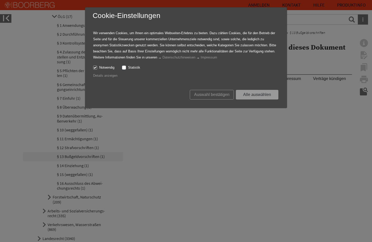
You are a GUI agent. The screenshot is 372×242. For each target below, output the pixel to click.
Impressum (209, 57)
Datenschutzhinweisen (178, 57)
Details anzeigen (105, 75)
